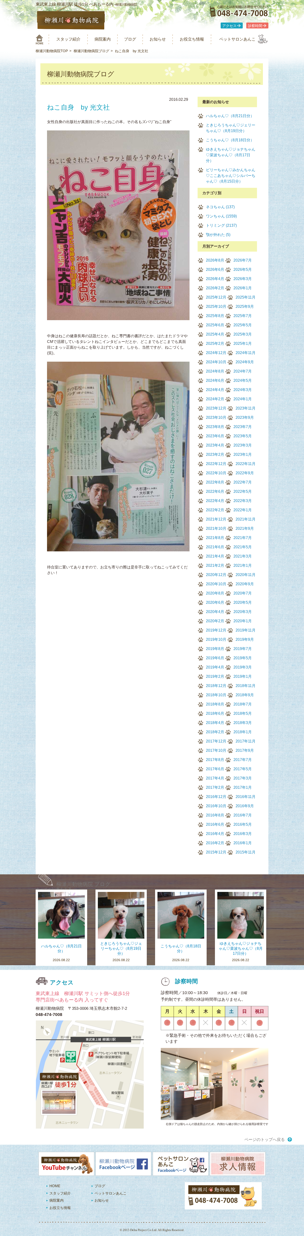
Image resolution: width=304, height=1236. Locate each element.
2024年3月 (242, 390)
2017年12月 (216, 741)
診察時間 (255, 26)
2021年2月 (215, 565)
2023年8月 (215, 427)
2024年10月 (216, 362)
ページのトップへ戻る (264, 1139)
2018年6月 (215, 713)
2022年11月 (246, 464)
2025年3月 (242, 334)
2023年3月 (242, 445)
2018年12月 (216, 686)
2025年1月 (242, 343)
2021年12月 (216, 519)
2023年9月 (245, 417)
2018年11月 (246, 686)
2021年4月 (215, 556)
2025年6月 (215, 325)
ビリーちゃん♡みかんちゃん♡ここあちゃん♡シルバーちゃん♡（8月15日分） (230, 175)
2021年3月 (242, 556)
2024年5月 (242, 380)
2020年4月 (215, 612)
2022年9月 (245, 473)
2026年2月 (215, 288)
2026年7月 (242, 260)
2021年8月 (215, 538)
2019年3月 (242, 667)
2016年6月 (215, 824)
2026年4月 (215, 279)
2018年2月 (215, 732)
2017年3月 (242, 778)
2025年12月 (216, 297)
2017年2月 (215, 787)
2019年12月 (216, 630)
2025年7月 (242, 316)
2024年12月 (216, 353)
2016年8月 (215, 815)
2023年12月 (216, 408)
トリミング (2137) (221, 225)
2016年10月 (216, 806)
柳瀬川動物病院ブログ (91, 51)
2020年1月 (242, 621)
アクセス (229, 26)
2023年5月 (242, 436)
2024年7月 (242, 371)
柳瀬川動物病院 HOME (39, 39)
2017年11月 (246, 741)
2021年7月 (242, 538)
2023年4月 (215, 445)
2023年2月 (215, 454)
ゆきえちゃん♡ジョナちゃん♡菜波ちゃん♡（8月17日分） (230, 155)
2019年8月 (215, 649)
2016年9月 (245, 806)
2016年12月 (216, 797)
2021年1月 (242, 565)
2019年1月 (242, 676)
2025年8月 (215, 316)
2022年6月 (215, 491)
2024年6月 (215, 380)
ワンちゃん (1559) (221, 216)
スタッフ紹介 (68, 39)
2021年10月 (216, 528)
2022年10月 (216, 473)
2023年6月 (215, 436)
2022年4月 (215, 501)
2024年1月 (242, 399)
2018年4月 (215, 723)
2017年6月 (215, 769)
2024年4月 (215, 390)
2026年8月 (215, 260)
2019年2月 (215, 676)
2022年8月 (215, 482)
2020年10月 (216, 584)
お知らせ (158, 39)
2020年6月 (215, 602)
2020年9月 (245, 584)
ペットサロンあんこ (237, 39)
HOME (54, 1186)
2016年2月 (215, 843)
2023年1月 (242, 454)
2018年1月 (242, 732)
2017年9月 (245, 750)
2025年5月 (242, 325)
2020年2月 (215, 621)
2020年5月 (242, 602)
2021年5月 (242, 547)
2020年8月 (215, 593)
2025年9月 (245, 306)
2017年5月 (242, 769)
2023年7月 (242, 427)
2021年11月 (246, 519)
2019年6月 (215, 658)
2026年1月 (242, 288)
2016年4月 (215, 834)
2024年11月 (246, 353)
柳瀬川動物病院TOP (52, 51)
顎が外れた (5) (218, 235)
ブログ (130, 39)
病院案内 (103, 39)
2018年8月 (215, 704)
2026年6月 (215, 269)
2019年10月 (216, 639)
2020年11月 (246, 575)
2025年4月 (215, 334)
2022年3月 (242, 501)
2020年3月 (242, 612)
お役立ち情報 (192, 39)
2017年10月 (216, 750)
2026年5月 (242, 269)
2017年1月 (242, 787)
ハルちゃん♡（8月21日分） (230, 116)
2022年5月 (242, 491)
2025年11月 (246, 297)
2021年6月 (215, 547)
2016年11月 (246, 797)
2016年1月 (242, 843)
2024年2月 (215, 399)
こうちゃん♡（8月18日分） (230, 140)
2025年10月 (216, 306)
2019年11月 (246, 630)
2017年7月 (242, 760)
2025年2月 (215, 343)
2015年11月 (246, 852)
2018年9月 (245, 695)
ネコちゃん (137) (220, 207)
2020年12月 (216, 575)
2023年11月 (246, 408)
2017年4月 (215, 778)
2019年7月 (242, 649)
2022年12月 (216, 464)
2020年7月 (242, 593)
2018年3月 (242, 723)
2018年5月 (242, 713)
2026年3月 (242, 279)
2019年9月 (245, 639)
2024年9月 (245, 362)
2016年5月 (242, 824)
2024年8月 (215, 371)
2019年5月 (242, 658)
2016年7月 (242, 815)
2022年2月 (215, 510)
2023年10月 (216, 417)
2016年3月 (242, 834)
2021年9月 (245, 528)
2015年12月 (216, 852)
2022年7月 (242, 482)
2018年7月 (242, 704)
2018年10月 (216, 695)
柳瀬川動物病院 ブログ (83, 884)
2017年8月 (215, 760)
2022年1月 (242, 510)
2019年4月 (215, 667)
